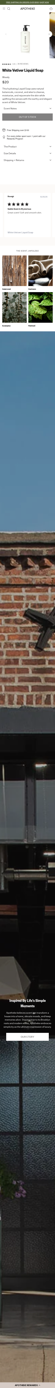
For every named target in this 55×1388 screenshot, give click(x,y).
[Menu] (4, 8)
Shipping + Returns (14, 160)
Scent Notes (10, 108)
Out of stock (27, 117)
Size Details (10, 153)
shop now (44, 2)
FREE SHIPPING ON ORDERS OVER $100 (22, 2)
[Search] (8, 8)
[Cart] (51, 8)
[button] (27, 1385)
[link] (27, 232)
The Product (10, 147)
